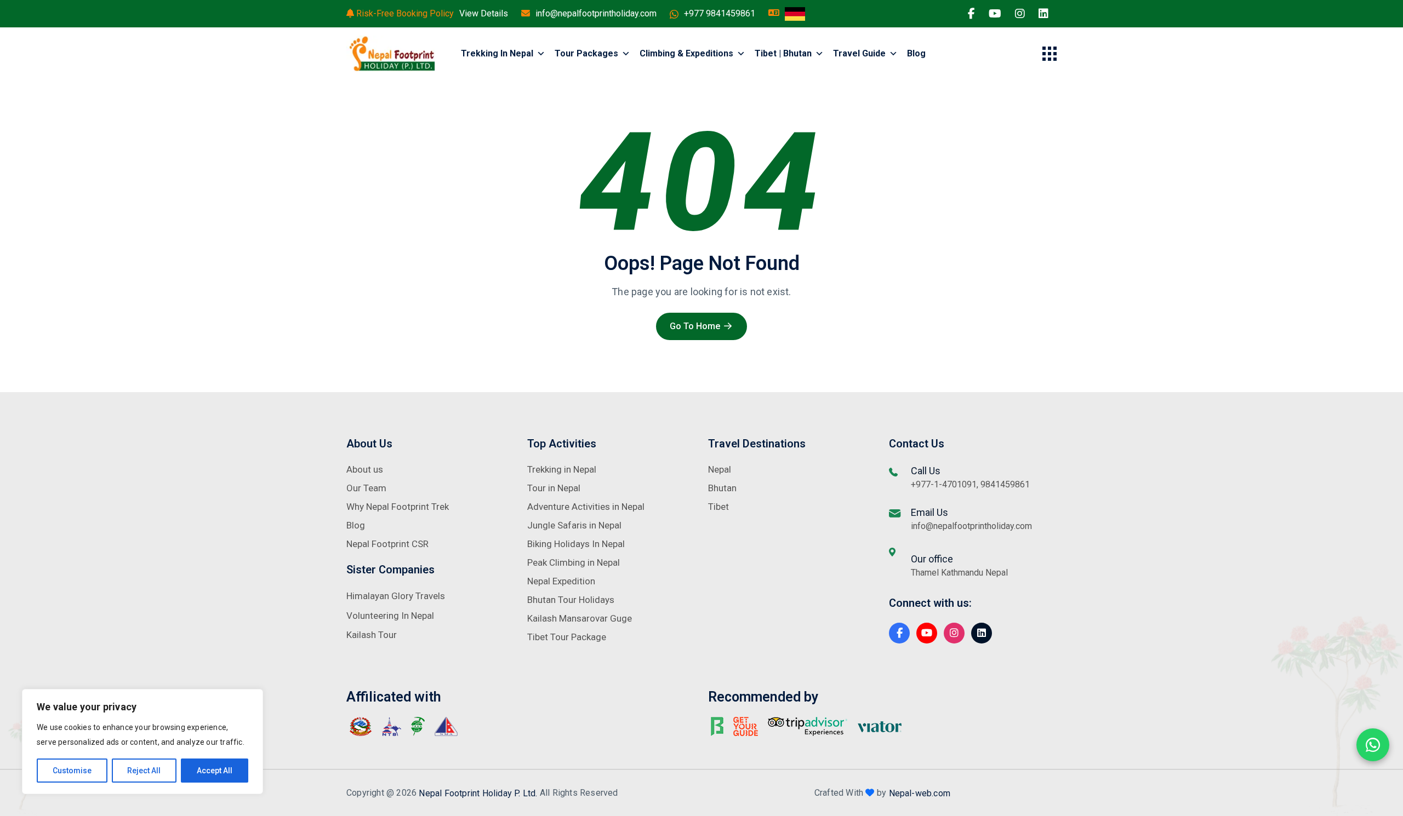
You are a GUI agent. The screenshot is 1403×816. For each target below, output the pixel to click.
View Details (483, 13)
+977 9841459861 (719, 13)
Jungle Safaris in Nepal (574, 525)
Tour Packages (586, 53)
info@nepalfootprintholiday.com (596, 13)
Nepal (719, 469)
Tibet (718, 506)
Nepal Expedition (561, 581)
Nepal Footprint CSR (387, 543)
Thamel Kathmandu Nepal (959, 572)
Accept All (214, 770)
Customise (72, 770)
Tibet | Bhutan (783, 53)
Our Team (366, 487)
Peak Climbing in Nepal (573, 562)
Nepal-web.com (920, 793)
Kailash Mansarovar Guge (579, 618)
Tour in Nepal (553, 487)
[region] (142, 741)
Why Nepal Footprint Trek (397, 506)
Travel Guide (859, 53)
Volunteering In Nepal (390, 615)
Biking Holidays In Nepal (576, 543)
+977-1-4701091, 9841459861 (970, 484)
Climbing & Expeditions (686, 53)
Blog (916, 53)
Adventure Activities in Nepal (586, 506)
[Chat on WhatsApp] (1372, 744)
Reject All (144, 770)
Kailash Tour (371, 634)
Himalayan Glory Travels (395, 595)
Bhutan (722, 487)
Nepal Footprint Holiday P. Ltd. (478, 793)
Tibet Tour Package (566, 636)
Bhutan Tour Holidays (570, 599)
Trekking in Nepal (497, 53)
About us (364, 469)
